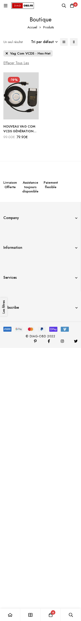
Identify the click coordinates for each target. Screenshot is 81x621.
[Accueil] (10, 615)
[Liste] (64, 42)
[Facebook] (49, 341)
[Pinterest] (35, 341)
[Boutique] (30, 615)
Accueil (32, 27)
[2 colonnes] (74, 42)
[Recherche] (64, 5)
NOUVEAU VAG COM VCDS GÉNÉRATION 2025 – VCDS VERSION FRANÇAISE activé (21, 133)
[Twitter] (76, 341)
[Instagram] (62, 341)
